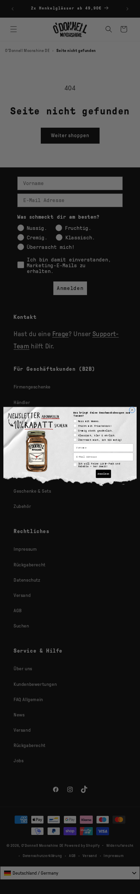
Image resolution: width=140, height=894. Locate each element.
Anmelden (103, 473)
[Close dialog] (132, 410)
